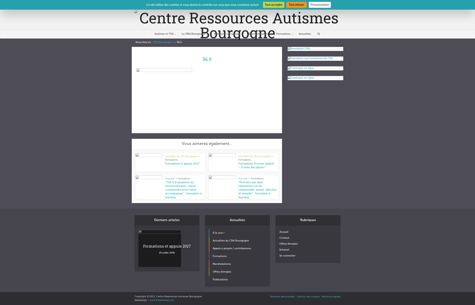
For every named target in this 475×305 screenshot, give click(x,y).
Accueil (283, 232)
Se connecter (287, 255)
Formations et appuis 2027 (182, 163)
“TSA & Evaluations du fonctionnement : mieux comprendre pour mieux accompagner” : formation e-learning (184, 190)
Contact (284, 238)
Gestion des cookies (308, 297)
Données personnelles (282, 297)
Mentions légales (331, 297)
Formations (283, 34)
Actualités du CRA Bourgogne (181, 156)
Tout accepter (273, 4)
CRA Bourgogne (163, 42)
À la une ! (170, 178)
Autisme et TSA (164, 34)
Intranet (284, 249)
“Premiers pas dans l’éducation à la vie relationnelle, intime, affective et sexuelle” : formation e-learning (257, 190)
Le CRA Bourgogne (194, 34)
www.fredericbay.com (161, 300)
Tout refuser (296, 4)
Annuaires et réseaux (227, 34)
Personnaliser (320, 4)
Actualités (305, 34)
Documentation (258, 34)
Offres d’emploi (288, 244)
